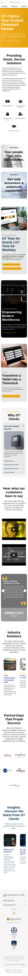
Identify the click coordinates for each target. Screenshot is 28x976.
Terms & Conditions (15, 960)
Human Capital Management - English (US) (13, 895)
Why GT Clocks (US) (8, 900)
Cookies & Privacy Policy (8, 958)
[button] (3, 590)
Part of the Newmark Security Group (14, 922)
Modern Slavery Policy (17, 958)
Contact (23, 6)
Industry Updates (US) (9, 905)
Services (14, 6)
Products (4, 6)
